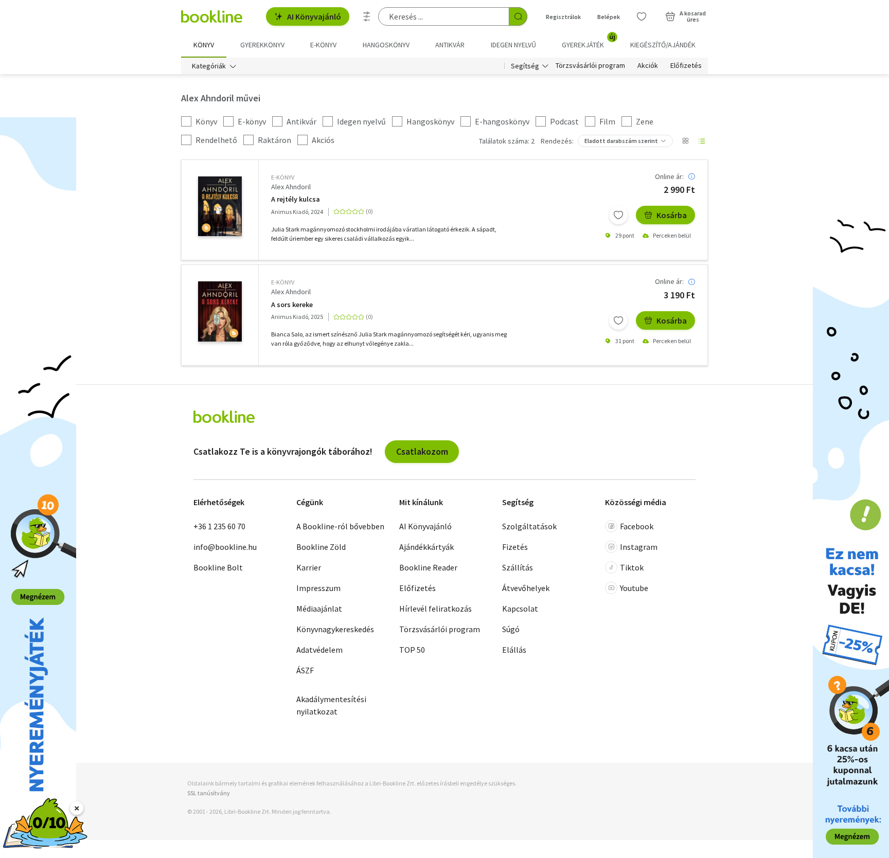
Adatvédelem (319, 650)
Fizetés (515, 547)
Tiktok (632, 567)
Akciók (647, 66)
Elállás (514, 650)
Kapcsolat (520, 608)
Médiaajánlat (319, 608)
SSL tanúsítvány (208, 793)
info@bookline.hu (225, 547)
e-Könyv (282, 177)
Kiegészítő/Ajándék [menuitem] (663, 44)
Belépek (608, 17)
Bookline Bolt (218, 567)
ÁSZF (305, 670)
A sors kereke (292, 304)
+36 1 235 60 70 (219, 526)
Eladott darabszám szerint (621, 141)
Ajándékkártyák (426, 547)
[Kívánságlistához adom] (618, 215)
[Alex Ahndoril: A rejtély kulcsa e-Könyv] (220, 206)
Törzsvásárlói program (590, 66)
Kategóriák (209, 65)
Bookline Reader (428, 567)
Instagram (638, 547)
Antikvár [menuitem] (450, 44)
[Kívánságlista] (641, 16)
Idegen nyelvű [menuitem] (513, 44)
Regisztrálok (563, 17)
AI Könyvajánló (314, 16)
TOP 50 (412, 650)
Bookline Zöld (321, 547)
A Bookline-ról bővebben (340, 526)
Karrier (308, 567)
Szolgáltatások (529, 526)
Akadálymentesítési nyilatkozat (331, 705)
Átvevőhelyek (525, 588)
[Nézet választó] (685, 141)
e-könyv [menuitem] (323, 44)
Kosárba (671, 215)
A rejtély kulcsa (295, 199)
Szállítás (517, 567)
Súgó (511, 629)
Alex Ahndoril (291, 186)
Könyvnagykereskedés (335, 629)
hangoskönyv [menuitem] (386, 44)
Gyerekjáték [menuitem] (588, 41)
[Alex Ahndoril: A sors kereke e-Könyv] (220, 311)
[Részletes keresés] (367, 16)
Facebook (636, 526)
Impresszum (318, 588)
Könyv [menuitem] (203, 44)
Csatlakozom (422, 451)
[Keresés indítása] (518, 16)
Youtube (634, 588)
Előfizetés (686, 66)
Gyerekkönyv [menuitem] (262, 44)
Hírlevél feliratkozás (435, 608)
